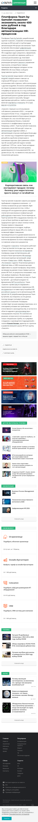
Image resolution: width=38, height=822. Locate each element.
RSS (6, 785)
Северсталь (12, 260)
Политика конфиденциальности (15, 787)
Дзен (18, 776)
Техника (20, 750)
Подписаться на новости (10, 349)
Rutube (19, 771)
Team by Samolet (16, 38)
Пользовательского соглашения (19, 814)
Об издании (6, 763)
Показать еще (19, 519)
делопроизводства (22, 311)
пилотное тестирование (23, 251)
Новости (5, 741)
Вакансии (6, 768)
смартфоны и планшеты (16, 103)
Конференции (21, 741)
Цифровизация (19, 3)
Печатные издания (23, 755)
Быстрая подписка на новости (15, 782)
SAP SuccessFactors (18, 282)
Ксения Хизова (13, 323)
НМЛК (20, 260)
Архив (5, 751)
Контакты (6, 771)
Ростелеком (6, 263)
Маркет (19, 748)
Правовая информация (12, 792)
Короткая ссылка (9, 353)
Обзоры (5, 749)
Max (18, 763)
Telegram (20, 773)
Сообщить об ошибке (12, 790)
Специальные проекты (21, 744)
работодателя (6, 215)
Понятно (6, 818)
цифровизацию (25, 48)
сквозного (21, 62)
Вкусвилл (27, 260)
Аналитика (6, 744)
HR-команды (26, 256)
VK (18, 766)
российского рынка (8, 292)
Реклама (5, 766)
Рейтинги (6, 746)
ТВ (18, 753)
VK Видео (20, 768)
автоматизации (6, 131)
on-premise (12, 105)
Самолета (15, 246)
